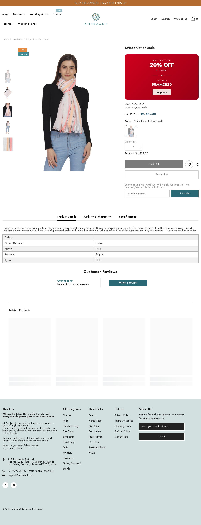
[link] (189, 164)
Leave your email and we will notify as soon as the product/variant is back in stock (157, 186)
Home (5, 39)
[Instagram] (14, 485)
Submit (161, 436)
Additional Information (97, 216)
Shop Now (161, 92)
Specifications (127, 216)
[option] (66, 110)
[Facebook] (5, 485)
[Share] (196, 164)
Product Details (66, 216)
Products (17, 39)
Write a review (128, 282)
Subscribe (184, 193)
